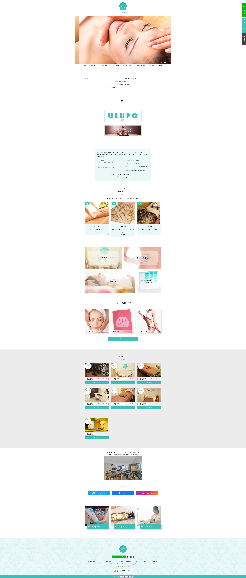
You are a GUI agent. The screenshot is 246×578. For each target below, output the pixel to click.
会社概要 (115, 566)
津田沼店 (112, 564)
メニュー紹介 (116, 65)
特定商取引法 (129, 566)
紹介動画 (92, 527)
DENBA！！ (114, 87)
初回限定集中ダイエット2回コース (97, 229)
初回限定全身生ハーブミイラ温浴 (149, 229)
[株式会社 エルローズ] (123, 8)
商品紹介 (89, 331)
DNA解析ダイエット (120, 331)
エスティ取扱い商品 (140, 65)
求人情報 (152, 65)
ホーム (85, 65)
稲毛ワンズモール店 (138, 564)
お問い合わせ (122, 566)
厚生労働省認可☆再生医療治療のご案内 (120, 81)
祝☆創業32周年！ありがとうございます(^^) (121, 84)
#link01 (103, 258)
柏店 (108, 564)
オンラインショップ (95, 564)
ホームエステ (144, 331)
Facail (114, 203)
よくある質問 (121, 527)
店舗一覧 (104, 564)
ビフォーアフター (127, 65)
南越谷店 (118, 564)
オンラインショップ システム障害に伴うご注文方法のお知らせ (125, 78)
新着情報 (153, 564)
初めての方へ (94, 65)
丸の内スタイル (129, 564)
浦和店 (122, 564)
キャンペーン (105, 65)
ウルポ (134, 561)
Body (87, 203)
